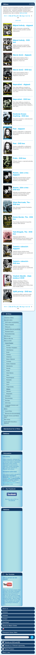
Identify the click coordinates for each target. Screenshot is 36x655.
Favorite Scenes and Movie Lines (11, 416)
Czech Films (8, 411)
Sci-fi (7, 384)
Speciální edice (8, 320)
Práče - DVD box (19, 158)
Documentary (8, 398)
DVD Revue (7, 336)
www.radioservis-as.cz (9, 482)
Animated (7, 396)
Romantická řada (9, 334)
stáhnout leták (23, 13)
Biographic (9, 393)
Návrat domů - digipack (22, 55)
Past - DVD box (19, 143)
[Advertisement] (12, 442)
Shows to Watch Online (9, 625)
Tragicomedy (10, 387)
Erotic (8, 352)
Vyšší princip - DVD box (22, 291)
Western (8, 391)
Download (5, 622)
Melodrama (9, 366)
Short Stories (9, 373)
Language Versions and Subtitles (11, 406)
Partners (5, 612)
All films (8, 314)
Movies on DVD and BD (12, 642)
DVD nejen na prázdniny (12, 322)
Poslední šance (9, 331)
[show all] (18, 20)
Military (8, 389)
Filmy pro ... (8, 327)
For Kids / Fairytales (11, 347)
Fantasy (8, 354)
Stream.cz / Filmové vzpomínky (15, 645)
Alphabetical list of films (12, 429)
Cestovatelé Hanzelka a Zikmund (10, 422)
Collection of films (9, 317)
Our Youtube (10, 574)
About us (5, 608)
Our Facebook (11, 489)
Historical (9, 357)
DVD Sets (7, 403)
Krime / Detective (11, 364)
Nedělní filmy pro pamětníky (12, 329)
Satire (8, 382)
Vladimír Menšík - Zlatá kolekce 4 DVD (22, 277)
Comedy (8, 361)
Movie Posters (9, 649)
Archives (5, 615)
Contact (4, 619)
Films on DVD (8, 341)
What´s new (6, 652)
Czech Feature (9, 343)
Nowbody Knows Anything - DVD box (21, 115)
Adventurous (9, 350)
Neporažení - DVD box (21, 99)
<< (5, 16)
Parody (8, 368)
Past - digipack (19, 129)
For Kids (7, 400)
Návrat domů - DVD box (22, 70)
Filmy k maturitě (9, 324)
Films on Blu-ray (8, 338)
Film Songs (7, 419)
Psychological (10, 377)
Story (7, 375)
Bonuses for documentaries (12, 413)
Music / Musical (10, 359)
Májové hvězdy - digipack (23, 25)
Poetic (8, 370)
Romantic (9, 380)
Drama (8, 345)
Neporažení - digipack (21, 84)
